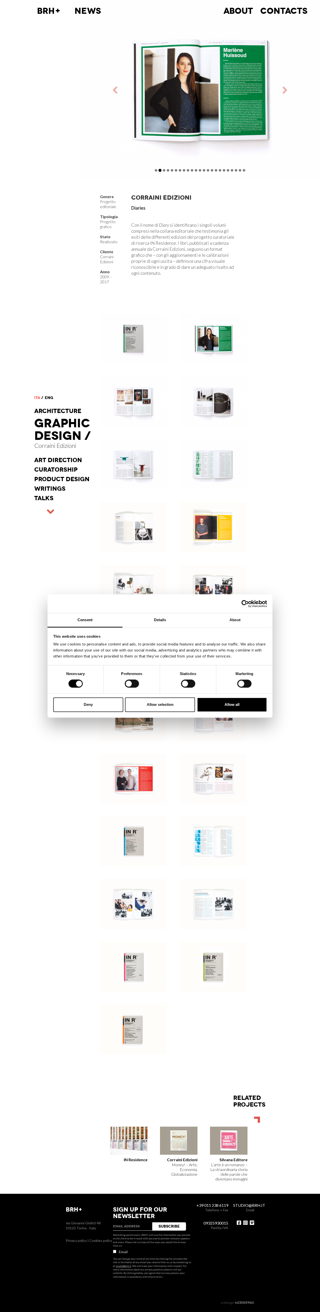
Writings (50, 488)
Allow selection (160, 704)
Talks (44, 498)
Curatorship (56, 469)
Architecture (58, 411)
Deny (88, 704)
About (238, 11)
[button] (140, 90)
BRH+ (49, 11)
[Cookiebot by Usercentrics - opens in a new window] (245, 603)
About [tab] (235, 620)
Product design (62, 479)
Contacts (284, 11)
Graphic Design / (62, 429)
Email (123, 1252)
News (87, 11)
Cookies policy (101, 1240)
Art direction (58, 460)
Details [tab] (160, 620)
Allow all (232, 704)
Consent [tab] (85, 620)
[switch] (132, 684)
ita (37, 397)
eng (49, 397)
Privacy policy (76, 1240)
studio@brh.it (123, 1265)
